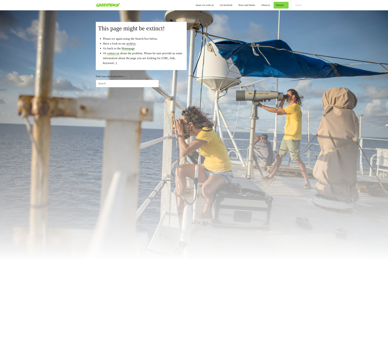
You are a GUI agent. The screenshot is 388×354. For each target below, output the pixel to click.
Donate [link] (280, 5)
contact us (113, 53)
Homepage (128, 48)
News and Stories (246, 5)
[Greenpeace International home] (107, 5)
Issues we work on (205, 5)
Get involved (226, 5)
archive (130, 43)
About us (265, 5)
